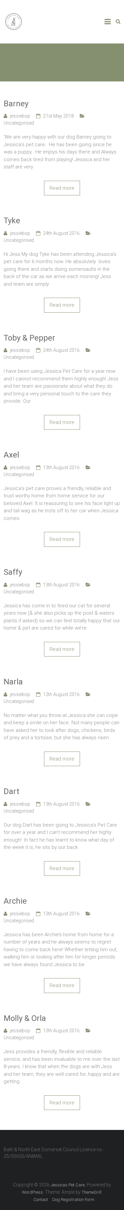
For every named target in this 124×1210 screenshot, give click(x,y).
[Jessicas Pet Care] (13, 15)
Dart (11, 791)
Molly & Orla (25, 1018)
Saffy (13, 572)
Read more (62, 188)
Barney (16, 103)
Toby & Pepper (29, 338)
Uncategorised (19, 123)
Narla (13, 681)
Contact (40, 1199)
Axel (11, 454)
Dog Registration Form (73, 1199)
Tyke (12, 220)
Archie (15, 901)
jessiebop (20, 116)
